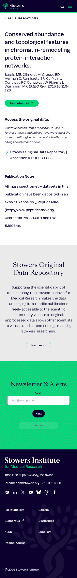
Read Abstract (19, 103)
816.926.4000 (51, 483)
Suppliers (44, 531)
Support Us (12, 520)
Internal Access (15, 542)
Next (39, 413)
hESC (8, 531)
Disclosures (46, 520)
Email (38, 393)
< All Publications (22, 18)
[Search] (62, 6)
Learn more (38, 345)
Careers (43, 509)
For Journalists (14, 509)
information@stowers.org (22, 483)
